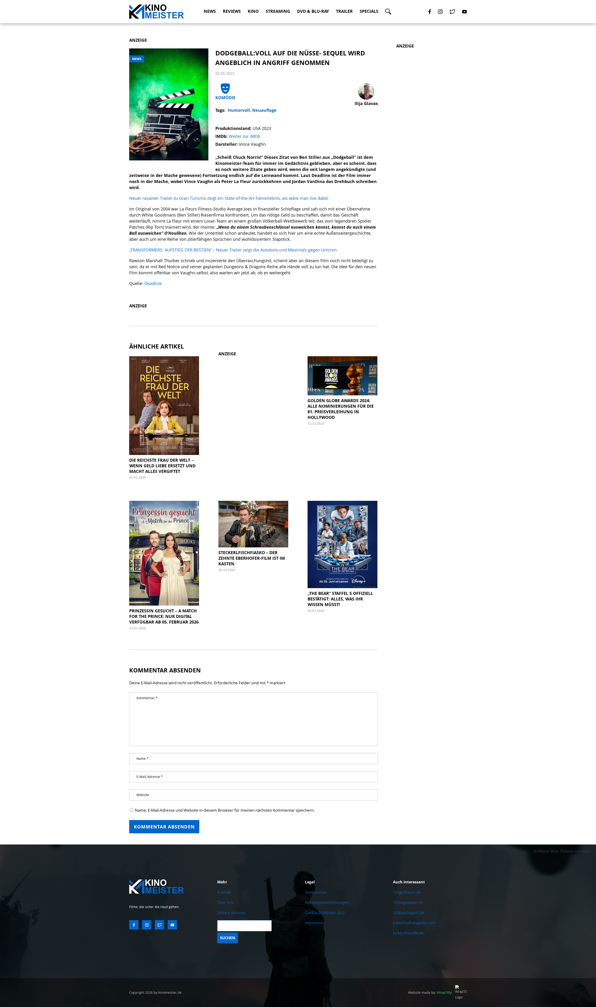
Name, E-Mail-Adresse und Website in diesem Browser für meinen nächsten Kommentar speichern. (225, 810)
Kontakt (224, 892)
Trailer (344, 11)
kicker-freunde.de (408, 933)
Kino (253, 11)
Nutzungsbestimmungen (327, 902)
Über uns (225, 902)
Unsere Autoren (231, 912)
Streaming (278, 11)
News (210, 11)
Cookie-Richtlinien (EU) (325, 912)
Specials (369, 11)
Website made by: (430, 992)
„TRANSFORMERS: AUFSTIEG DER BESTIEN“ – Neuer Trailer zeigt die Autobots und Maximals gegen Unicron (233, 250)
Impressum (315, 922)
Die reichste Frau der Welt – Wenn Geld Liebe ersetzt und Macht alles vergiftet (162, 465)
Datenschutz (316, 892)
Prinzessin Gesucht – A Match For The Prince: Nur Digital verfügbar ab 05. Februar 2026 (164, 616)
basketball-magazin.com (414, 922)
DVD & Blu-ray (313, 11)
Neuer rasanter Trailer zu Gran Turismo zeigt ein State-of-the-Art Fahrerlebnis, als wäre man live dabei (228, 198)
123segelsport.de (408, 902)
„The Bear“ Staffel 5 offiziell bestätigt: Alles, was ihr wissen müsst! (340, 598)
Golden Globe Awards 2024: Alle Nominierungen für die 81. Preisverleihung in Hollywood (341, 409)
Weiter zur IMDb (244, 136)
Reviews (232, 11)
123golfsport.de (407, 892)
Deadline (152, 283)
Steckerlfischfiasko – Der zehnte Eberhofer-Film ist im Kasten (251, 558)
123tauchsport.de (408, 912)
